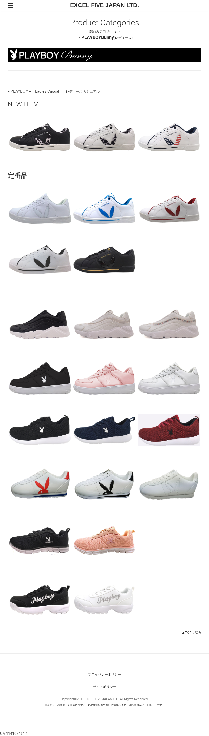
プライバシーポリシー (104, 674)
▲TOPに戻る (191, 632)
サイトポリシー (104, 687)
